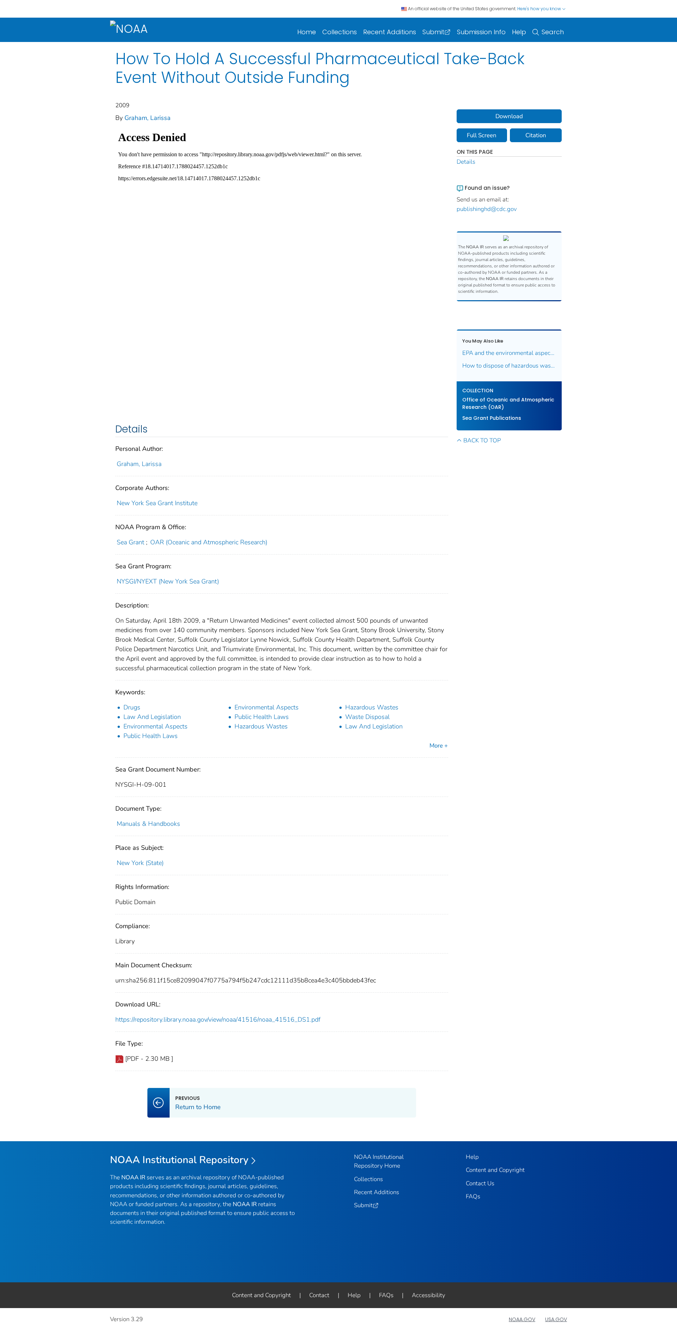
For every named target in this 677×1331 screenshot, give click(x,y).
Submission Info (481, 32)
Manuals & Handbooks (148, 823)
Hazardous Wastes (371, 707)
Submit (433, 32)
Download (509, 116)
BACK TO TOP (482, 440)
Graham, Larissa (147, 118)
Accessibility (428, 1295)
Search (553, 32)
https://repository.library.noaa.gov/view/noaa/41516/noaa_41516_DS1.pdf (218, 1019)
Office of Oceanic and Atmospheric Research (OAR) (508, 403)
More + (438, 746)
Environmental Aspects (266, 707)
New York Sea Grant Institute (157, 503)
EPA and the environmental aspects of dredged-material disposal (509, 353)
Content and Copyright (495, 1170)
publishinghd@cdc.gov (487, 209)
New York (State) (140, 863)
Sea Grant (130, 542)
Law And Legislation (152, 717)
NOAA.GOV (522, 1319)
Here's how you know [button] (539, 9)
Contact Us (480, 1183)
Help (519, 32)
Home (306, 32)
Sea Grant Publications (491, 418)
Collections (339, 32)
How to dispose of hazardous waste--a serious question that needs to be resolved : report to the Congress (509, 366)
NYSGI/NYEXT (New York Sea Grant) (168, 581)
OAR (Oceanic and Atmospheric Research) (208, 542)
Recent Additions (389, 32)
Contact (319, 1295)
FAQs (473, 1196)
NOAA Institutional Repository (179, 1160)
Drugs (131, 707)
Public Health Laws (261, 717)
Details (466, 162)
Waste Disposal (367, 717)
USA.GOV (556, 1319)
